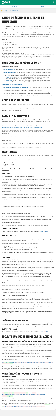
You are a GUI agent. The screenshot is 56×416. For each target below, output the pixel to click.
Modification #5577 (13, 10)
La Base (27, 413)
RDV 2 (35, 413)
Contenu (42, 6)
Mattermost (22, 413)
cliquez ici (44, 231)
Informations (14, 6)
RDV (32, 413)
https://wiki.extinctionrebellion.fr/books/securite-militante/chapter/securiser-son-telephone (22, 127)
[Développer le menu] (53, 2)
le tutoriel (20, 393)
